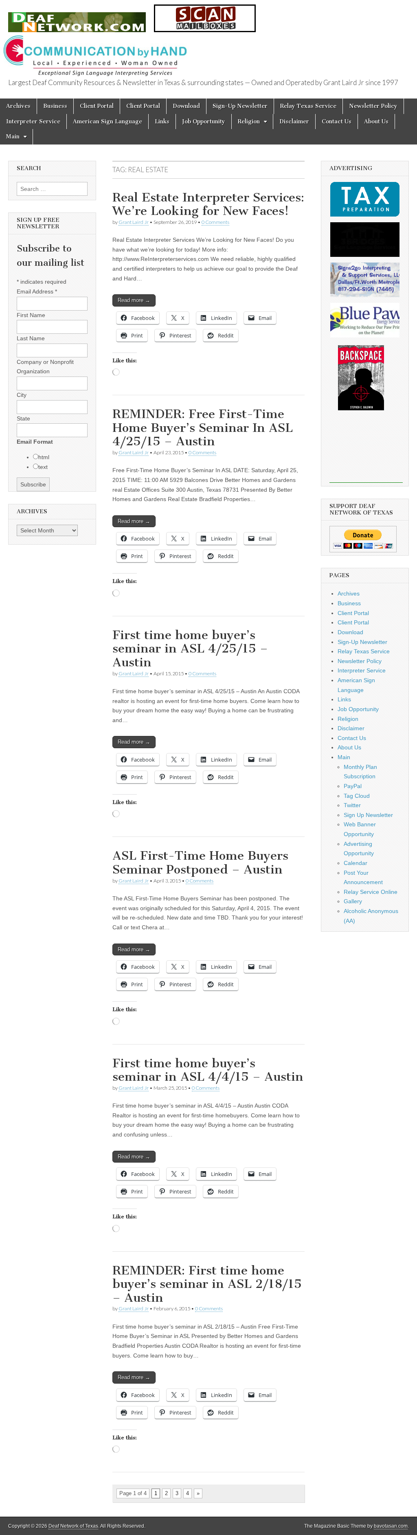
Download (186, 106)
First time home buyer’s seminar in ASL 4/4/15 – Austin (207, 1070)
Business (55, 106)
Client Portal (97, 106)
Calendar (355, 863)
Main (13, 136)
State (23, 418)
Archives (18, 106)
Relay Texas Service (308, 106)
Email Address (37, 291)
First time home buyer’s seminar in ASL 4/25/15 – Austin (190, 649)
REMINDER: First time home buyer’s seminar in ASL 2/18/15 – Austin (207, 1284)
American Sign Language (107, 121)
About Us (376, 121)
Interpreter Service (33, 121)
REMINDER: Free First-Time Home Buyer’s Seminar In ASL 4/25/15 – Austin (202, 428)
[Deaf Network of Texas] (77, 17)
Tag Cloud (357, 796)
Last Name (31, 338)
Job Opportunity (203, 121)
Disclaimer (294, 121)
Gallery (353, 901)
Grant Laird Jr (134, 222)
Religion (249, 121)
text (43, 467)
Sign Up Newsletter (368, 815)
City (21, 395)
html (43, 457)
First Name (31, 315)
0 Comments (215, 222)
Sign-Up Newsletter (240, 106)
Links (162, 121)
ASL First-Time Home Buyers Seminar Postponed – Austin (200, 862)
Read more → (134, 300)
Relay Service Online (370, 892)
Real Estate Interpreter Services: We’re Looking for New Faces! (208, 204)
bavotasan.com (391, 1526)
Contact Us (336, 121)
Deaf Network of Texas (73, 1526)
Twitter (352, 805)
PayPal (353, 786)
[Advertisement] (366, 452)
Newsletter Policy (373, 106)
